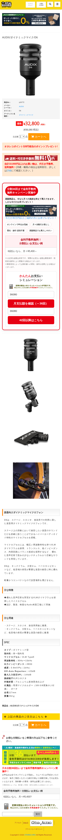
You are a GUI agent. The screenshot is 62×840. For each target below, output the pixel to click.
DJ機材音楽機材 (41, 4)
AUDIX (21, 106)
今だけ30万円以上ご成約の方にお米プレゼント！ (31, 218)
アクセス (18, 823)
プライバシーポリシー (34, 829)
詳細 (9, 170)
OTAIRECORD (30, 835)
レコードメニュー (30, 4)
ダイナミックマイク (26, 115)
